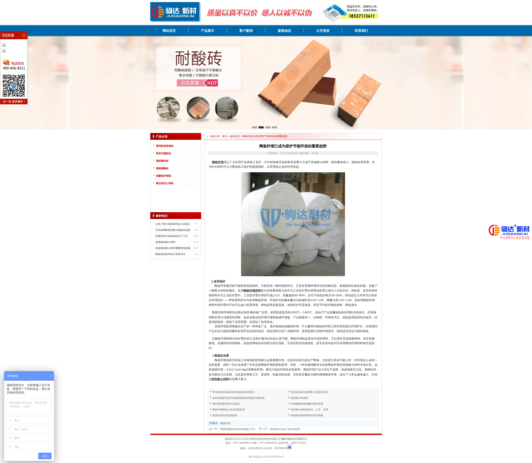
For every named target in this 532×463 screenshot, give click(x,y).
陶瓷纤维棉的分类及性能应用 (228, 409)
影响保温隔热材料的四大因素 (307, 415)
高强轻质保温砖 (165, 145)
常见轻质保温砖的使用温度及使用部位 (233, 392)
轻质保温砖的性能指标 (224, 415)
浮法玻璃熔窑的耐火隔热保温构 (172, 230)
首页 (224, 136)
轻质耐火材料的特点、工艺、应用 (309, 409)
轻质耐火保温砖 (299, 398)
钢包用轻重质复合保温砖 (226, 403)
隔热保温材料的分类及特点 (170, 254)
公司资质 (323, 30)
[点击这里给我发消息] (4, 45)
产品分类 (161, 136)
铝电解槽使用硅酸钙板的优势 (307, 403)
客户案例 (246, 30)
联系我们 (361, 30)
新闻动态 (284, 30)
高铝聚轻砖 (162, 160)
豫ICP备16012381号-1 (294, 438)
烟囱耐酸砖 (162, 168)
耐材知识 (161, 215)
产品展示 (207, 30)
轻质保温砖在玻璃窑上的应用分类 (309, 392)
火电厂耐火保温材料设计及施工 (172, 224)
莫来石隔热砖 (163, 153)
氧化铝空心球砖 (165, 183)
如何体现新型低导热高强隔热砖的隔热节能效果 (238, 398)
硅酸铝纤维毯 (163, 175)
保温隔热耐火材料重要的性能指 (172, 248)
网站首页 (169, 30)
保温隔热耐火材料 (165, 242)
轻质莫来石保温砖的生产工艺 (171, 236)
